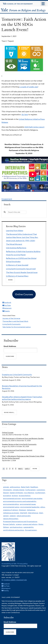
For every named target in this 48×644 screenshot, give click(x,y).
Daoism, (6, 493)
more (35, 468)
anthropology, (15, 487)
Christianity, (7, 490)
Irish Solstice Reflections (16, 248)
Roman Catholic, (9, 524)
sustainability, (28, 527)
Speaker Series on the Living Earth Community (19, 444)
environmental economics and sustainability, (20, 501)
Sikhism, (6, 527)
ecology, (15, 495)
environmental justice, (11, 507)
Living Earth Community (11, 324)
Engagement (7, 199)
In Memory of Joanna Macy (17, 276)
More (10, 280)
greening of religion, (10, 510)
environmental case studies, (32, 498)
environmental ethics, (11, 504)
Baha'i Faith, (25, 487)
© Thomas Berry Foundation (14, 580)
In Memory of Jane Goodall (17, 265)
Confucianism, (30, 490)
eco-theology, (29, 493)
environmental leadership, (30, 507)
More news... (9, 412)
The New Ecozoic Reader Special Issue (22, 272)
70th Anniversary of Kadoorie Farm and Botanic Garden (23, 438)
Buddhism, (34, 487)
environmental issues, (28, 504)
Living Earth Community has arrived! (21, 269)
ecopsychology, (25, 495)
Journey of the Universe (11, 318)
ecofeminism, (40, 493)
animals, (6, 487)
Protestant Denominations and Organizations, (20, 521)
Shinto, (41, 524)
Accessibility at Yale (9, 563)
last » (27, 468)
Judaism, (13, 516)
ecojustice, (7, 495)
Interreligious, (33, 513)
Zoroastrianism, (31, 530)
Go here (25, 114)
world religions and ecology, (13, 530)
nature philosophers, (11, 518)
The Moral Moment (14, 244)
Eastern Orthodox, (17, 493)
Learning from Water (14, 231)
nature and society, (24, 516)
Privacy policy (22, 563)
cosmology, (41, 490)
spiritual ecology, (16, 527)
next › (20, 468)
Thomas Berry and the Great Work (15, 321)
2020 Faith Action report (34, 127)
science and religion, (30, 524)
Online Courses (7, 432)
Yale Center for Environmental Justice (16, 327)
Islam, (41, 513)
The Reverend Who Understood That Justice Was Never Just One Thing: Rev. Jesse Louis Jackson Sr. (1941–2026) (22, 237)
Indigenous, (31, 510)
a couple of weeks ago (28, 87)
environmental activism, (12, 498)
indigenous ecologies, (11, 513)
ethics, (42, 507)
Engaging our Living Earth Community (17, 375)
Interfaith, (23, 513)
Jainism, (6, 516)
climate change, (19, 490)
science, (19, 524)
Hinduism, (22, 510)
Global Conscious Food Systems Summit (17, 450)
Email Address (10, 346)
